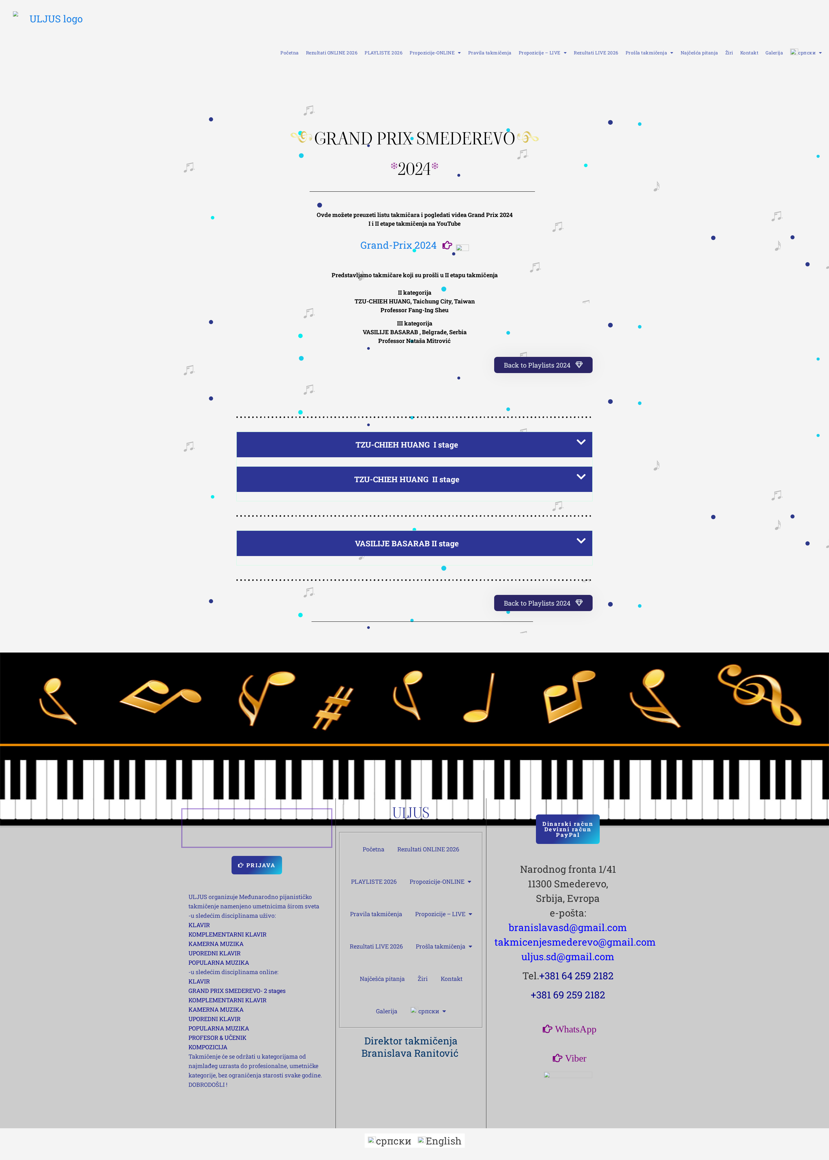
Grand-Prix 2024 (398, 245)
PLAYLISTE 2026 (384, 53)
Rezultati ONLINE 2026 (332, 53)
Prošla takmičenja (646, 53)
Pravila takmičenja (490, 53)
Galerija (774, 53)
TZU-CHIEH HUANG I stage (407, 444)
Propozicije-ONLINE (432, 53)
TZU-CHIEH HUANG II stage (407, 479)
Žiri (729, 53)
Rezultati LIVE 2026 (596, 53)
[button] (414, 444)
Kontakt (749, 53)
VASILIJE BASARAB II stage (407, 543)
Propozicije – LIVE (540, 53)
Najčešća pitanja (699, 53)
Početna (289, 53)
